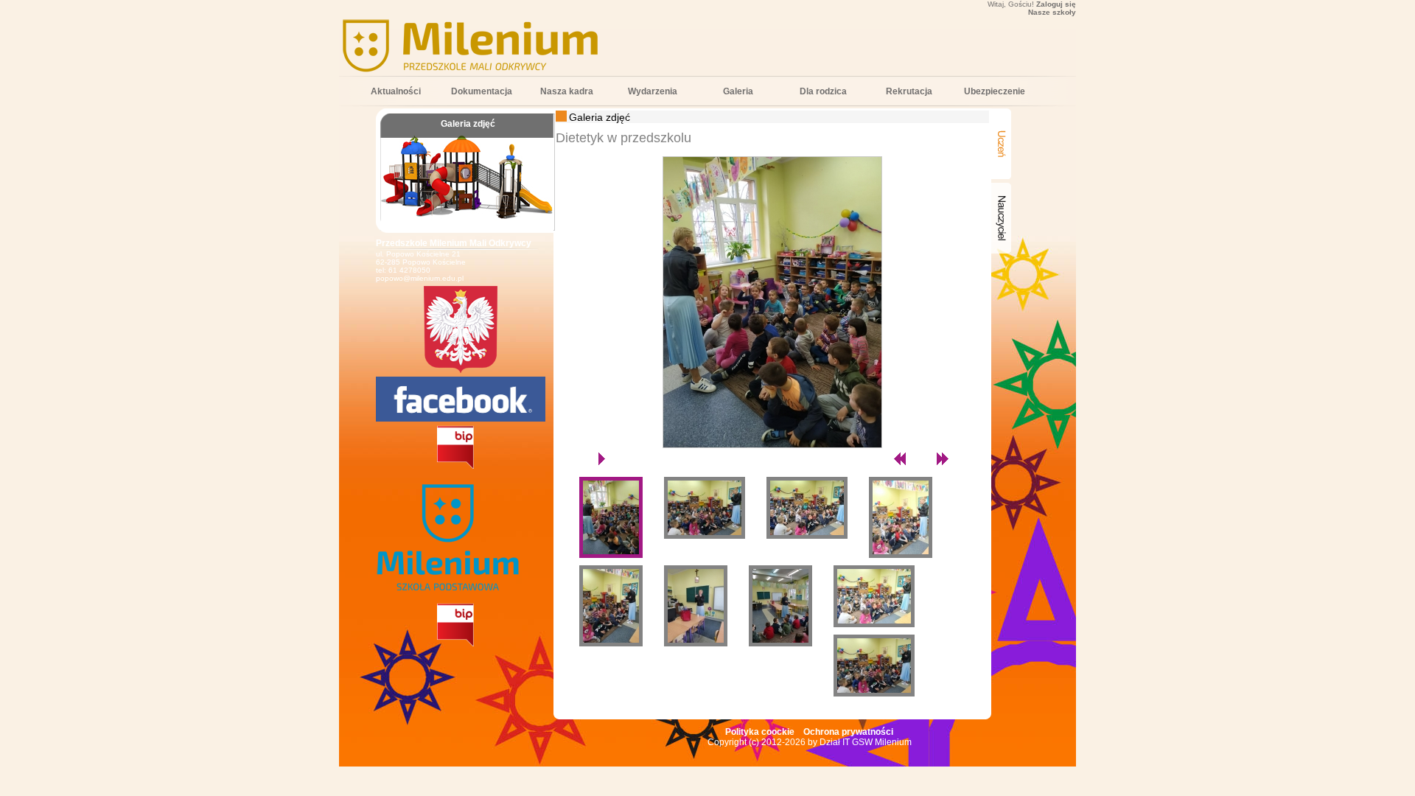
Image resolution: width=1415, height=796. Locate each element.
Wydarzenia (652, 91)
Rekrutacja (909, 91)
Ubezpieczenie (994, 91)
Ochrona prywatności (848, 732)
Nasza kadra (566, 91)
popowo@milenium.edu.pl (420, 278)
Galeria (738, 91)
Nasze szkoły (1052, 12)
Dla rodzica (823, 91)
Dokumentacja (481, 91)
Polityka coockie (759, 732)
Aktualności (396, 91)
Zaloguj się (1056, 4)
